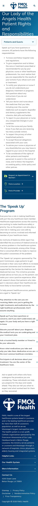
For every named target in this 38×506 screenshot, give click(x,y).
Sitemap (5, 490)
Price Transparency (13, 496)
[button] (19, 177)
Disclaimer (6, 493)
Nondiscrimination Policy (24, 493)
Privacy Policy (18, 490)
